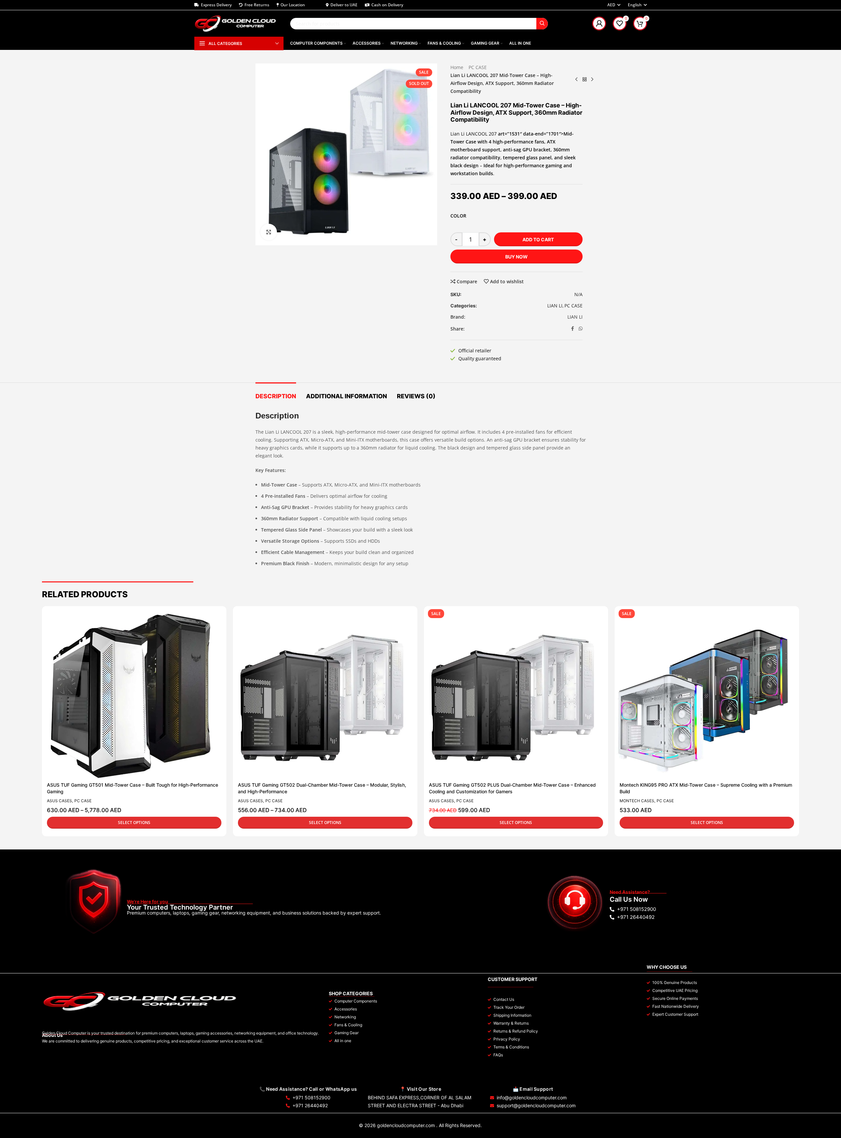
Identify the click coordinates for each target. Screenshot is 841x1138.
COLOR (458, 216)
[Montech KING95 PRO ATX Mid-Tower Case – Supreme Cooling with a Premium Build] (703, 695)
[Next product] (592, 79)
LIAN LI (554, 305)
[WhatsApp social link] (581, 328)
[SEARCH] (542, 23)
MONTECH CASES (637, 800)
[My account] (599, 23)
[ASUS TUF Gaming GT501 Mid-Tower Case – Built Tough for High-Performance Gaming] (131, 695)
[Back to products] (585, 79)
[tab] (275, 393)
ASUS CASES (59, 800)
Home (456, 67)
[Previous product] (577, 79)
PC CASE (478, 67)
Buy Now (516, 256)
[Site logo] (235, 23)
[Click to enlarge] (268, 232)
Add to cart (538, 239)
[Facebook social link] (573, 328)
